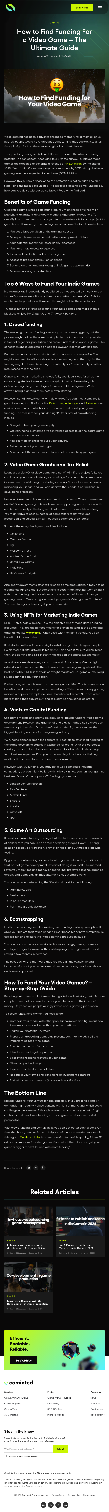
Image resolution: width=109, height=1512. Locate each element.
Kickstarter (56, 403)
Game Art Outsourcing (16, 1397)
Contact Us (97, 1409)
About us (95, 1403)
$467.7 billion (73, 163)
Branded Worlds (55, 1414)
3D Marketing (11, 1414)
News (93, 1397)
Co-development (13, 1403)
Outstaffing (10, 1409)
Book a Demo (98, 1414)
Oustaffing (53, 1403)
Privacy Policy (58, 1495)
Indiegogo (71, 403)
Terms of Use (74, 1495)
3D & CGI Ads (54, 1409)
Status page (89, 1495)
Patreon (90, 403)
